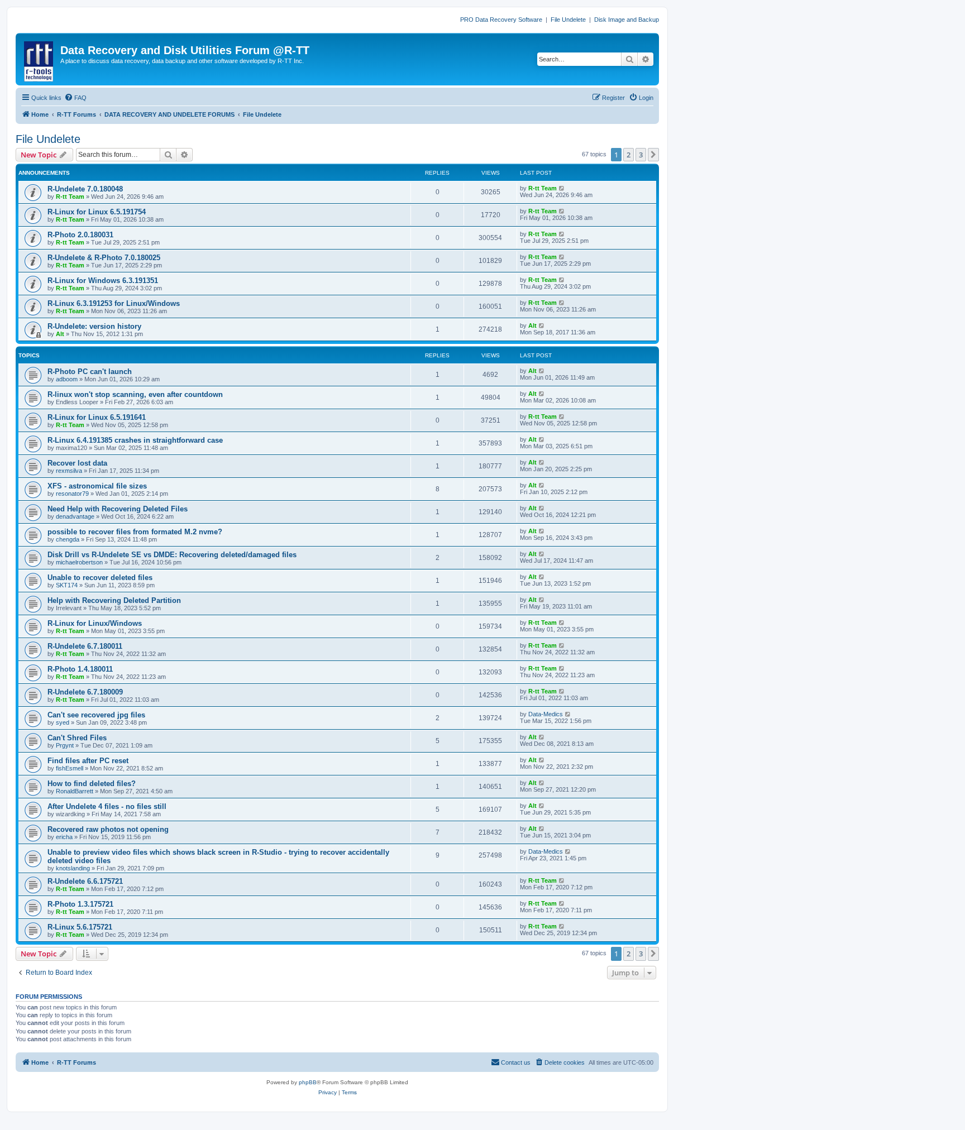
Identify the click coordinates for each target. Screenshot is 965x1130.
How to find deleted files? (91, 783)
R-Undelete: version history (94, 326)
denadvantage (75, 516)
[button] (653, 154)
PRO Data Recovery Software (501, 19)
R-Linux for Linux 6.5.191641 (96, 417)
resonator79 (72, 493)
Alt (60, 334)
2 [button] (628, 155)
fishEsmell (69, 768)
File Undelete (568, 19)
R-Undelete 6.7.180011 (84, 646)
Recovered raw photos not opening (108, 829)
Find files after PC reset (87, 760)
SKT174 (67, 585)
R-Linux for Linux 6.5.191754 (96, 212)
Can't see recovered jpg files (96, 715)
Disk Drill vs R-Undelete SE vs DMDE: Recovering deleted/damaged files (172, 554)
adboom (67, 379)
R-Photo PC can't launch (89, 371)
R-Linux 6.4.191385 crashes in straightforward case (135, 440)
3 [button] (641, 155)
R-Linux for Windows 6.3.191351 (102, 280)
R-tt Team (70, 196)
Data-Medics (545, 714)
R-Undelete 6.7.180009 (85, 692)
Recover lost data (77, 463)
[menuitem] (75, 97)
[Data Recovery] (39, 59)
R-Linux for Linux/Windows (94, 623)
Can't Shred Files (77, 738)
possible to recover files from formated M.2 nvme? (134, 532)
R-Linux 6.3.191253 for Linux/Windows (113, 303)
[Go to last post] (562, 188)
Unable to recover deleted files (99, 577)
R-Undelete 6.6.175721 (85, 881)
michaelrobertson (79, 562)
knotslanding (73, 868)
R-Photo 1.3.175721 (80, 904)
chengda (67, 539)
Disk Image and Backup (626, 19)
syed (62, 722)
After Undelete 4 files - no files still (106, 806)
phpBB (308, 1082)
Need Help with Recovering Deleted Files (117, 509)
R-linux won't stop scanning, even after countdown (135, 394)
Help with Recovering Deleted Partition (114, 600)
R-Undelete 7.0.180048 (85, 189)
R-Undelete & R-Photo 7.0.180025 (103, 257)
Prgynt (65, 745)
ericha (64, 837)
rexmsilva (69, 470)
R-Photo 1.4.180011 (80, 669)
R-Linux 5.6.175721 (79, 927)
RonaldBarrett (74, 791)
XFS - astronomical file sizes (97, 486)
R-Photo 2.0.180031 (80, 235)
